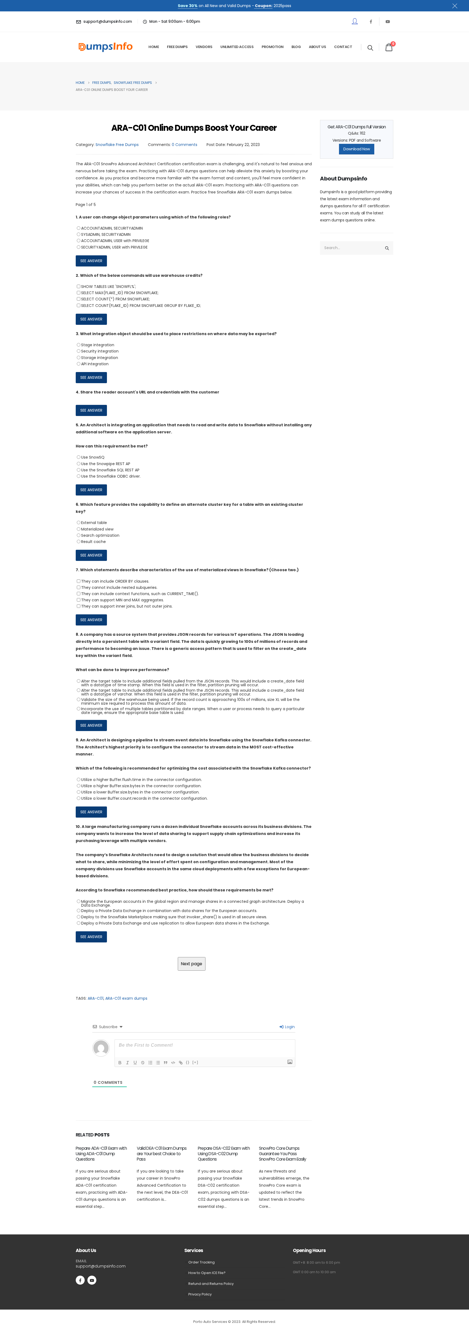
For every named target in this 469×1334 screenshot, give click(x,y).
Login (289, 1027)
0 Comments (184, 144)
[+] (195, 1062)
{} (188, 1062)
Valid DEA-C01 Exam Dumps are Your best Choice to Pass (162, 1153)
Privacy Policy (200, 1294)
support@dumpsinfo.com (101, 1266)
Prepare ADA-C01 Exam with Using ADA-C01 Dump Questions (101, 1153)
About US (317, 46)
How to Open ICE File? (207, 1273)
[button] (370, 47)
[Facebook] (371, 21)
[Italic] (127, 1062)
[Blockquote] (165, 1062)
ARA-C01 (95, 998)
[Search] (387, 248)
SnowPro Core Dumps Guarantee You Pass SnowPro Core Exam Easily (282, 1153)
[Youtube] (388, 21)
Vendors (204, 46)
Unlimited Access (236, 46)
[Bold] (120, 1062)
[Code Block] (173, 1062)
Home (153, 46)
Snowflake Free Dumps (117, 144)
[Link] (181, 1062)
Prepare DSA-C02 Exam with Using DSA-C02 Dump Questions (224, 1153)
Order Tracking (201, 1262)
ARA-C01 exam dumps (126, 998)
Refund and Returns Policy (211, 1283)
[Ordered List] (150, 1062)
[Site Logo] (105, 47)
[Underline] (135, 1062)
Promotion (273, 46)
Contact (343, 46)
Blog (296, 46)
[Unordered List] (158, 1062)
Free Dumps (177, 46)
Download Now (356, 149)
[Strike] (143, 1062)
